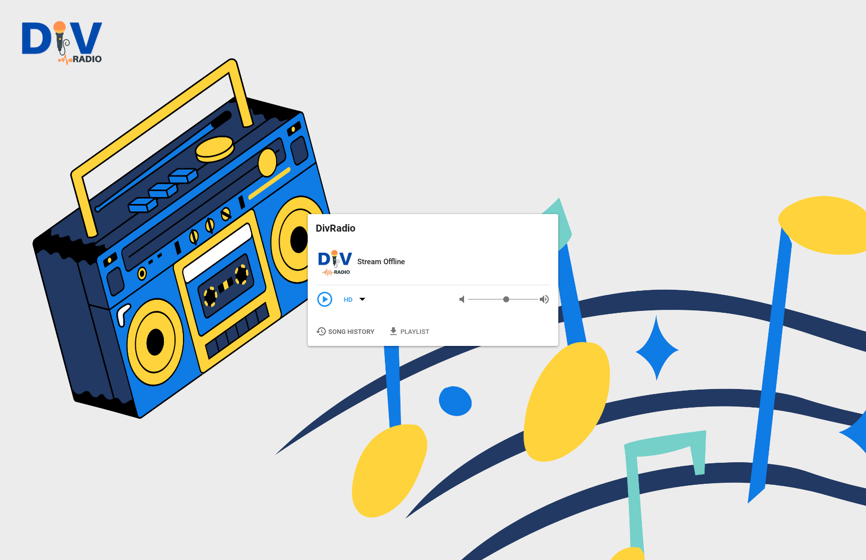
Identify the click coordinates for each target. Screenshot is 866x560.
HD (349, 299)
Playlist (409, 331)
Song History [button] (346, 331)
